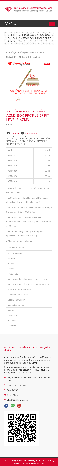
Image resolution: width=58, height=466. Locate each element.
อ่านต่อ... (28, 372)
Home (10, 35)
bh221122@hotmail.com (17, 400)
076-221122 (12, 385)
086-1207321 (13, 390)
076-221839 (24, 385)
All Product (27, 35)
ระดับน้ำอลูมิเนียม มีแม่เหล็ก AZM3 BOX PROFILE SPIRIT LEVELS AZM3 (27, 115)
